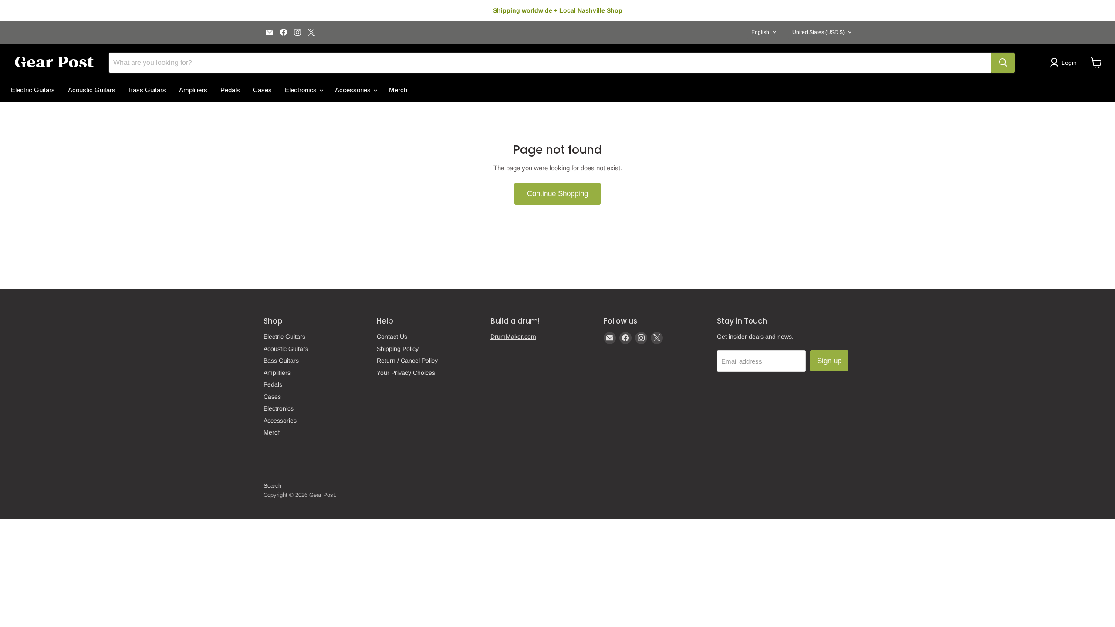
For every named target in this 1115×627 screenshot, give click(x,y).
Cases (262, 90)
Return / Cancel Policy (407, 360)
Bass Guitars (147, 90)
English (760, 32)
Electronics (301, 90)
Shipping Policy (398, 348)
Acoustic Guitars (91, 90)
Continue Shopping (557, 193)
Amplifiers (193, 90)
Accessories (353, 90)
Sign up (829, 361)
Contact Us (392, 336)
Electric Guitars (33, 90)
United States (818, 32)
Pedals (230, 90)
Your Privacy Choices (406, 372)
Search (272, 485)
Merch (398, 90)
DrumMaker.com (513, 336)
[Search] (1003, 63)
